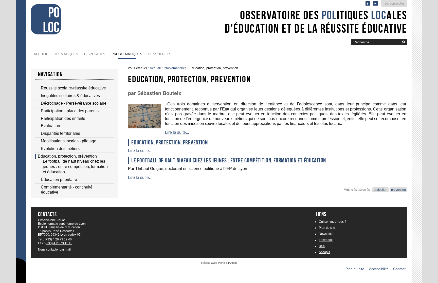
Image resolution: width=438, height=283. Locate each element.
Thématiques (66, 54)
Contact (399, 269)
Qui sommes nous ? (332, 221)
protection (380, 190)
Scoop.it (324, 252)
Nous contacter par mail (54, 249)
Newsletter (326, 234)
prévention (398, 190)
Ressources (159, 54)
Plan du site (327, 228)
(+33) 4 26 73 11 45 (58, 243)
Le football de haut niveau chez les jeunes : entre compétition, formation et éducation (228, 160)
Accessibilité (379, 269)
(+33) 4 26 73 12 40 (58, 239)
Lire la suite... (177, 132)
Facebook (326, 240)
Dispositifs (94, 54)
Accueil (41, 54)
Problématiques (127, 54)
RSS (322, 246)
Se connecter (394, 3)
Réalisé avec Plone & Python (219, 262)
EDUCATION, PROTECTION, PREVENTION (169, 142)
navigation (50, 74)
